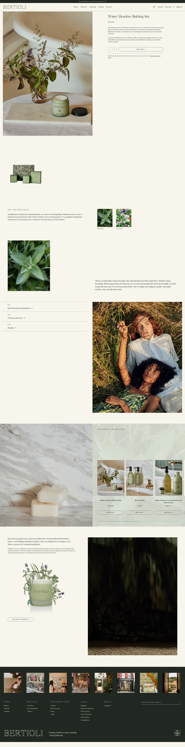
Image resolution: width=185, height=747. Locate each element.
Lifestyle (92, 7)
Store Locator (55, 708)
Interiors (83, 7)
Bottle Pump (140, 500)
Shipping (83, 705)
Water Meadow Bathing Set (110, 500)
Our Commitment (32, 708)
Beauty (6, 705)
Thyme (29, 711)
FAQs (52, 711)
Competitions (85, 720)
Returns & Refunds (87, 708)
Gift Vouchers (85, 717)
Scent (76, 7)
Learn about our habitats (20, 619)
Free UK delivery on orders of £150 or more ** (92, 1)
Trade (52, 714)
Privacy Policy (85, 711)
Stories (109, 7)
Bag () (179, 7)
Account (168, 7)
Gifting (101, 7)
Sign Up (179, 702)
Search (160, 7)
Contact (53, 705)
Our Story (30, 705)
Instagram (107, 705)
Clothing (6, 711)
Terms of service (86, 714)
